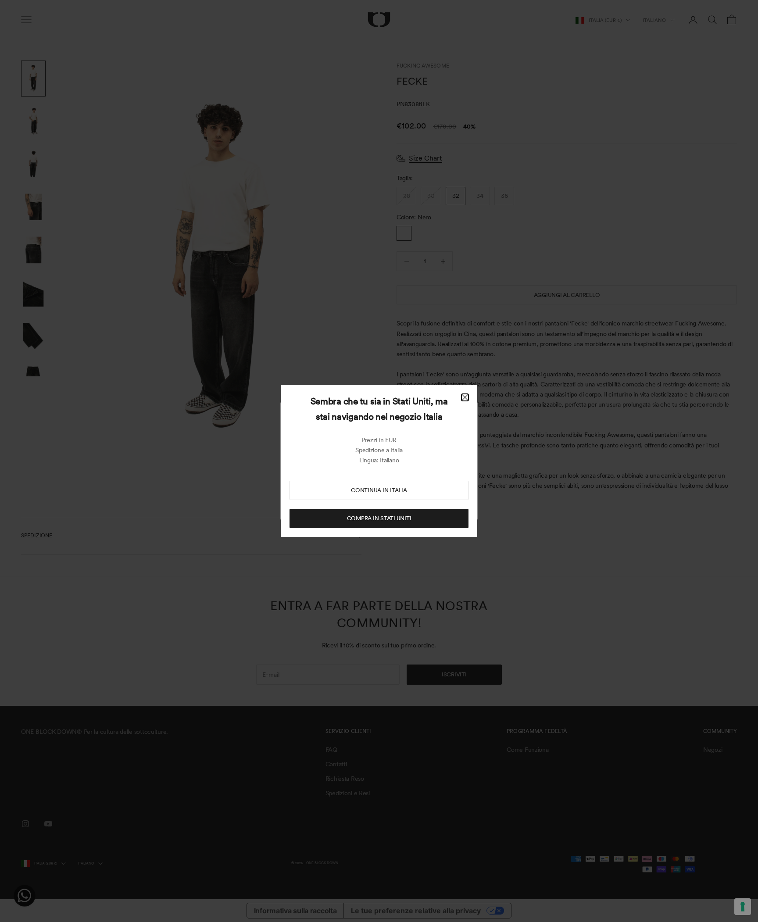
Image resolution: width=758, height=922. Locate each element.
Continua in (379, 490)
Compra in (379, 518)
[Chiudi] (464, 397)
